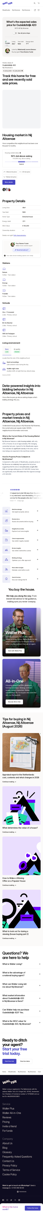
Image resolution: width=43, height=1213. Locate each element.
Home (4, 1072)
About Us (7, 1143)
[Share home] (35, 10)
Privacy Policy (9, 1165)
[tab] (6, 350)
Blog (4, 1147)
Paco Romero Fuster (26, 52)
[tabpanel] (21, 364)
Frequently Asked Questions (17, 1156)
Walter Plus (8, 1108)
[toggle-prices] (15, 33)
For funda (7, 1130)
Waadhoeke (6, 10)
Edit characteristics (20, 235)
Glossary (7, 1152)
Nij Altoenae (16, 10)
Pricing (6, 1121)
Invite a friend (9, 1126)
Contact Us (8, 1161)
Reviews (6, 1117)
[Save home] (39, 10)
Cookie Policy (9, 1174)
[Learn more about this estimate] (22, 71)
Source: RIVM (6, 375)
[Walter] (7, 3)
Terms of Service (11, 1169)
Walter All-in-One (11, 1112)
